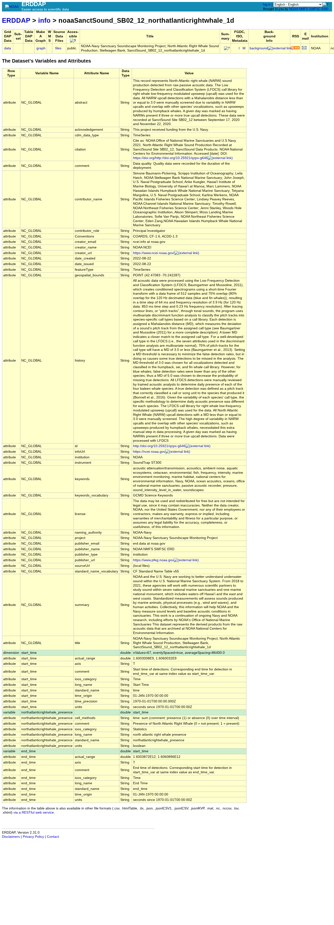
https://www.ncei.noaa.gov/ (153, 253)
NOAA (293, 9)
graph (40, 48)
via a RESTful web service (33, 812)
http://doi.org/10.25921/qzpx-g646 (159, 446)
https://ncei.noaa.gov (149, 451)
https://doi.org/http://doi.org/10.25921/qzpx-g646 (170, 158)
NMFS (303, 9)
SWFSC (315, 9)
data (7, 48)
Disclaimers (11, 837)
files (58, 48)
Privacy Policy (33, 837)
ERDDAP (16, 20)
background (259, 48)
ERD (325, 9)
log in (267, 4)
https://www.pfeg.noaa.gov (153, 560)
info (44, 20)
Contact (53, 837)
